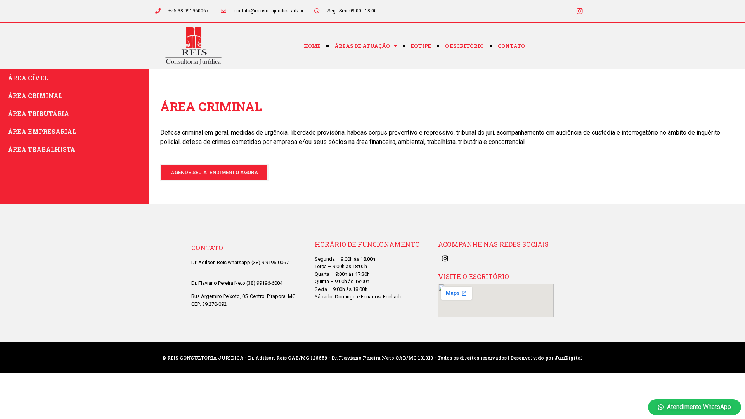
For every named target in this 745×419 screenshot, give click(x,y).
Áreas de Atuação (362, 45)
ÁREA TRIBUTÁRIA (38, 113)
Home (312, 45)
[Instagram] (580, 11)
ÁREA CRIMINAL (35, 96)
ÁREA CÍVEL (28, 78)
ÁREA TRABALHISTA (41, 149)
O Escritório (464, 45)
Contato (511, 45)
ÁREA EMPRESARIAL (42, 131)
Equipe (421, 45)
